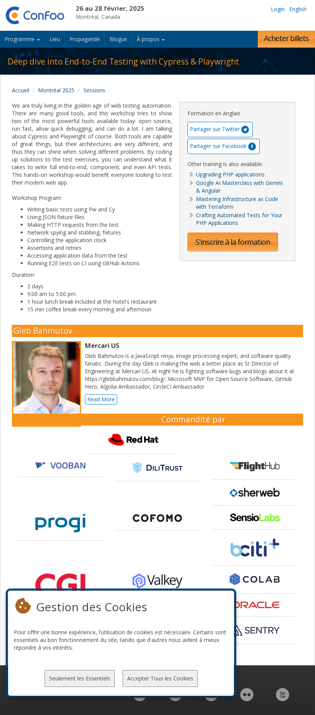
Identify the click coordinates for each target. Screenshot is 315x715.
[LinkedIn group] (140, 698)
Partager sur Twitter (215, 129)
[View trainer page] (48, 384)
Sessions (94, 90)
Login (278, 9)
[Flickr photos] (247, 698)
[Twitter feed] (211, 698)
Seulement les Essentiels (79, 678)
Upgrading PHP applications (230, 174)
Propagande (85, 39)
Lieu (55, 39)
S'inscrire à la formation (233, 242)
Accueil (20, 90)
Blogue (118, 39)
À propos (149, 39)
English (298, 9)
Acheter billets (286, 38)
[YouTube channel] (282, 698)
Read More (101, 399)
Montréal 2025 (56, 90)
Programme (20, 39)
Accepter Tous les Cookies (160, 678)
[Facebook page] (175, 698)
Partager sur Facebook (218, 146)
